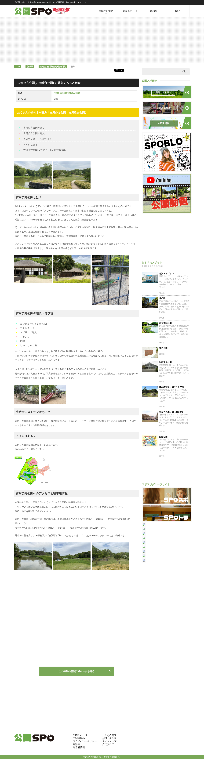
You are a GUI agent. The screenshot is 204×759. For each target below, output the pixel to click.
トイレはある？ (31, 144)
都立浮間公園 (165, 323)
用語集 (153, 11)
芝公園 (162, 298)
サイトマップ (109, 741)
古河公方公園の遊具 (34, 133)
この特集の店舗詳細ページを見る (77, 671)
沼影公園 (163, 437)
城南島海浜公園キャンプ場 (171, 387)
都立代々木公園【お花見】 (171, 412)
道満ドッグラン (166, 273)
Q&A (177, 11)
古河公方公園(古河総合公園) (53, 66)
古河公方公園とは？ (34, 127)
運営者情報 (79, 747)
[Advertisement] (102, 40)
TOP (18, 66)
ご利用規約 (79, 738)
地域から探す (106, 11)
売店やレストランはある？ (37, 139)
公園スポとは (130, 11)
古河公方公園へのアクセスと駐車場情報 (44, 150)
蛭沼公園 (163, 348)
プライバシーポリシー (85, 741)
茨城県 (30, 66)
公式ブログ (108, 744)
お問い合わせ (109, 738)
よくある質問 (109, 735)
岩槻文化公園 (165, 362)
